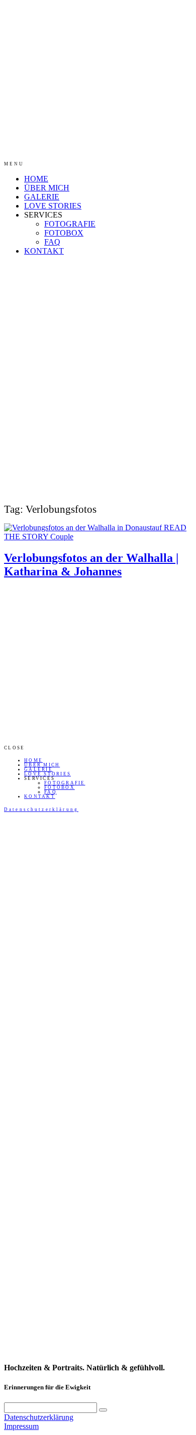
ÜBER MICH (46, 187)
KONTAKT (44, 251)
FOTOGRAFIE (69, 224)
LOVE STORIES (52, 205)
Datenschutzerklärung (41, 809)
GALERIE (41, 196)
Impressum (21, 1426)
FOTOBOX (63, 233)
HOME (36, 178)
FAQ (52, 242)
